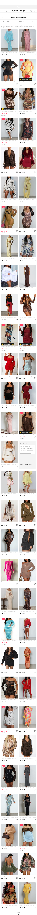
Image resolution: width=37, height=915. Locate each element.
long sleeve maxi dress (25, 453)
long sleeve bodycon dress (26, 450)
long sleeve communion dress (27, 446)
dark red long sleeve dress (26, 448)
